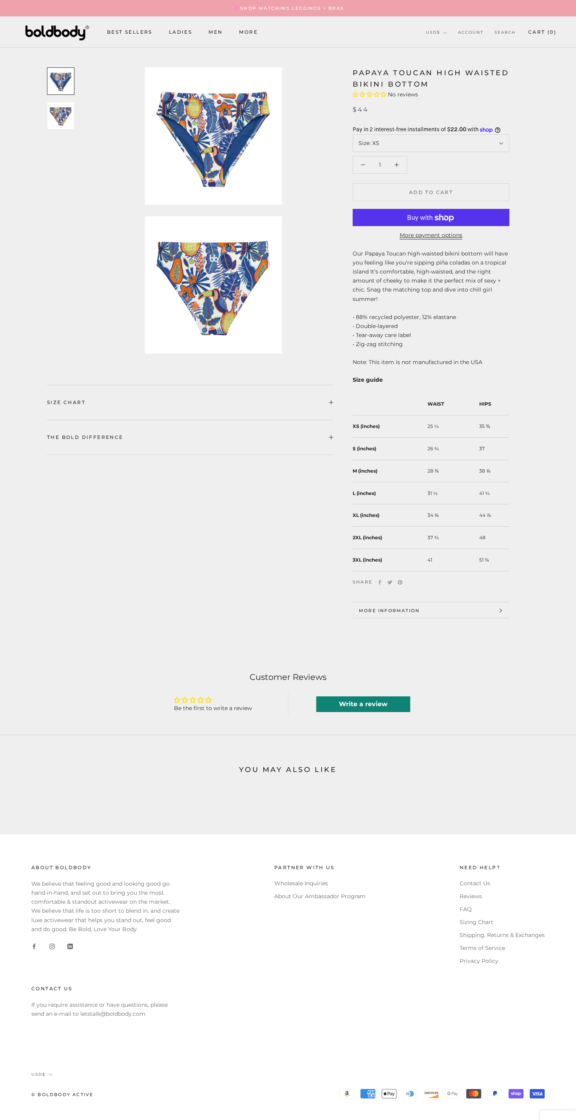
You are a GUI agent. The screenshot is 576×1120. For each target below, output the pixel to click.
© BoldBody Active (62, 1094)
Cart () (542, 32)
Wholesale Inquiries (301, 883)
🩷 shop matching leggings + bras (288, 8)
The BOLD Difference (85, 437)
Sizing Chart (476, 922)
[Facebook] (379, 582)
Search (505, 32)
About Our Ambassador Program (320, 896)
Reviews (471, 896)
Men (215, 32)
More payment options (431, 235)
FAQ (466, 909)
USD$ (433, 32)
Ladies (180, 32)
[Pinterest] (400, 582)
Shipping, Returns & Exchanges (502, 935)
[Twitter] (390, 582)
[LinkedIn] (70, 946)
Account (471, 32)
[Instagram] (52, 946)
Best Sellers (129, 32)
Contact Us (475, 883)
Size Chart (66, 402)
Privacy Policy (479, 960)
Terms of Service (482, 947)
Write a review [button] (363, 704)
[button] (370, 94)
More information (389, 610)
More (248, 32)
